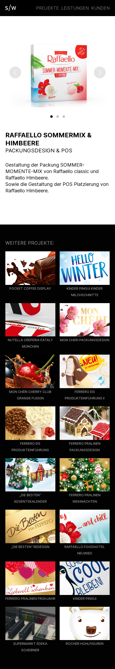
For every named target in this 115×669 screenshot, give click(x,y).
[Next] (100, 72)
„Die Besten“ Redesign (30, 547)
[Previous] (15, 72)
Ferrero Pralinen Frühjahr (30, 599)
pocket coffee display (30, 288)
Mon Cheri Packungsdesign (84, 340)
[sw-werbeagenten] (10, 8)
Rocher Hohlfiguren (84, 644)
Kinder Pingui (85, 599)
